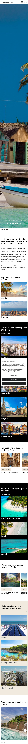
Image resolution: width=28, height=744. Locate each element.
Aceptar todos (14, 383)
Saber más (24, 612)
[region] (14, 372)
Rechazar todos (14, 379)
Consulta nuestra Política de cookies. (13, 371)
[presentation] (25, 730)
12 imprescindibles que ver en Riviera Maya (9, 593)
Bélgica (4, 418)
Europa (4, 317)
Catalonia (3, 229)
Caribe (4, 298)
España (4, 357)
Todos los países (5, 333)
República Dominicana (11, 518)
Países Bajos (7, 436)
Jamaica (5, 554)
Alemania (5, 393)
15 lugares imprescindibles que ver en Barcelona (9, 473)
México (4, 536)
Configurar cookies (14, 375)
